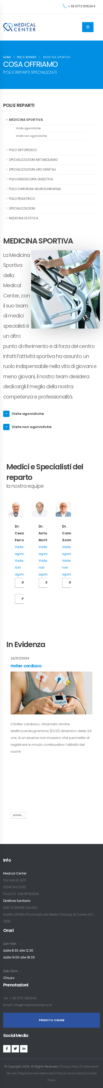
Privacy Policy (69, 1067)
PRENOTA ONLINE (51, 1020)
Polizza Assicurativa (71, 1073)
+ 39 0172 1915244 (81, 6)
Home (7, 57)
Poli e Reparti (26, 57)
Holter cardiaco (26, 666)
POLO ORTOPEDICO (23, 150)
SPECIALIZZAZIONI (22, 208)
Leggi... (18, 815)
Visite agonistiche (28, 128)
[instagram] (15, 1048)
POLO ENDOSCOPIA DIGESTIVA (31, 179)
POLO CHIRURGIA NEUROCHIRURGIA (35, 189)
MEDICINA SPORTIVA (26, 120)
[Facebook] (7, 1048)
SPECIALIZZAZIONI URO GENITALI (32, 169)
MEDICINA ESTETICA (23, 218)
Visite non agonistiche (31, 136)
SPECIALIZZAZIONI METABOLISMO (33, 160)
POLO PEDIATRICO (22, 199)
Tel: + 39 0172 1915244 (19, 998)
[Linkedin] (23, 1048)
